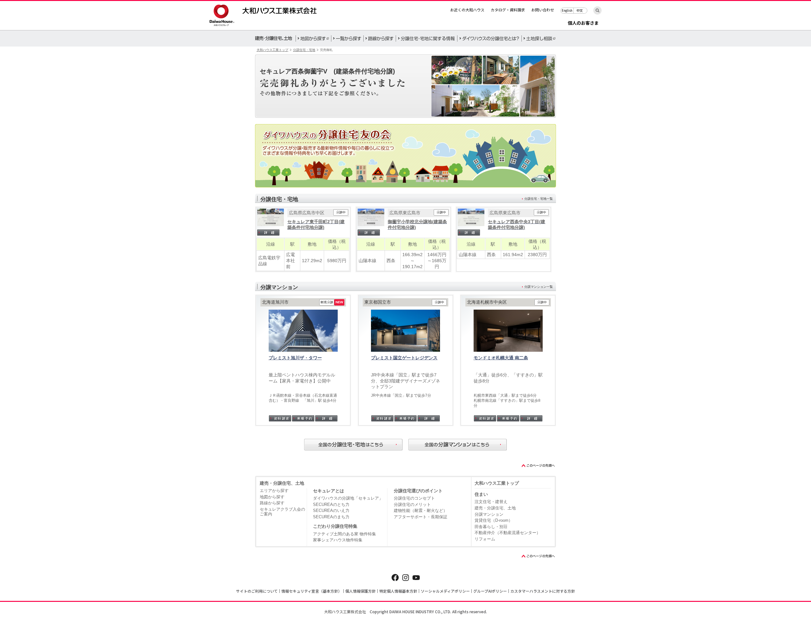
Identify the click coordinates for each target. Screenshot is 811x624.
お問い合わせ (542, 9)
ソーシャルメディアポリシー (445, 591)
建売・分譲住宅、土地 (282, 483)
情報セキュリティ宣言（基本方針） (311, 591)
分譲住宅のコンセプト (414, 498)
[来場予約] (303, 418)
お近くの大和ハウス (467, 9)
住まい (481, 494)
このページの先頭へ (538, 465)
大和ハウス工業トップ (272, 50)
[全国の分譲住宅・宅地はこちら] (353, 445)
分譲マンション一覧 (538, 286)
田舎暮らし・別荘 (491, 526)
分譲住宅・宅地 (304, 50)
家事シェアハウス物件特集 (337, 540)
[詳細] (270, 233)
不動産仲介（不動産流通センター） (507, 532)
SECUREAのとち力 (331, 504)
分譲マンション (489, 514)
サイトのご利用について (257, 591)
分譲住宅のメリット (412, 504)
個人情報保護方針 (360, 591)
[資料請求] (280, 418)
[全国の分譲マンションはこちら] (457, 445)
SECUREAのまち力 (331, 516)
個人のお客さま (583, 23)
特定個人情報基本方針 (398, 591)
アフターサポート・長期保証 (420, 516)
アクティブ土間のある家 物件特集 (344, 534)
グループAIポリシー (490, 591)
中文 (580, 10)
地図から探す (272, 497)
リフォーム (485, 539)
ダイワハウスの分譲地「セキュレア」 (348, 498)
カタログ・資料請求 (508, 9)
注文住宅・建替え (491, 501)
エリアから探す (274, 490)
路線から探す (272, 503)
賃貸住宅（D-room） (494, 520)
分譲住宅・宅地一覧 (538, 198)
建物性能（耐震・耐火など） (420, 510)
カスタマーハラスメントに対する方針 (542, 591)
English (567, 10)
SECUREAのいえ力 (331, 510)
